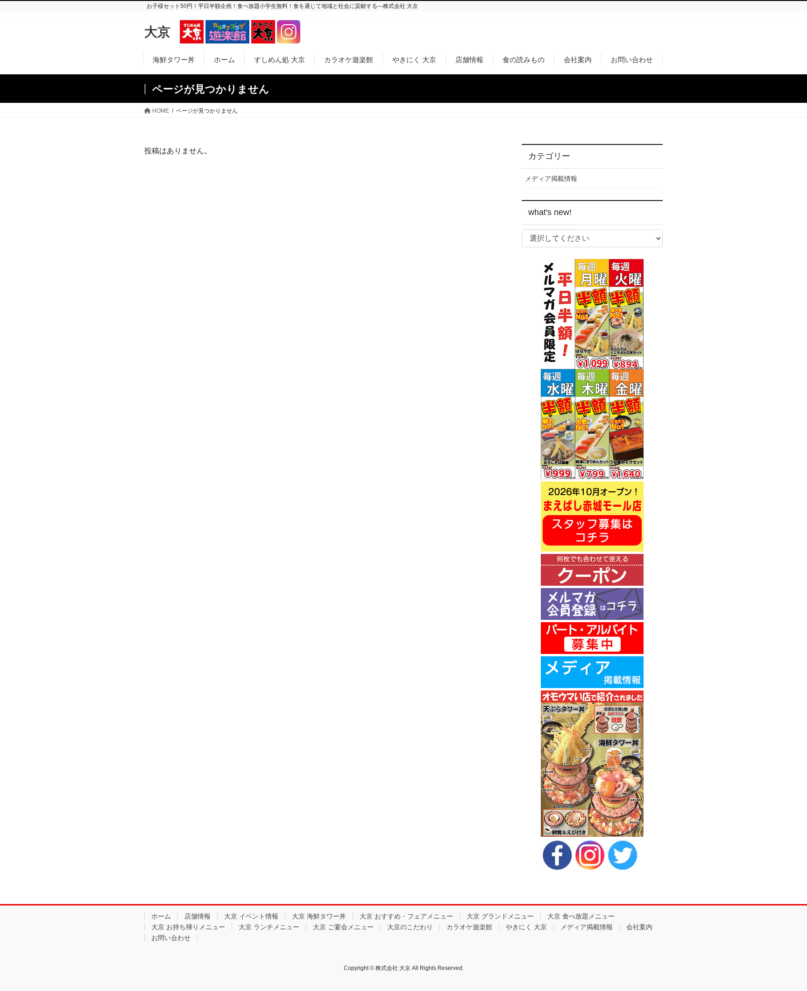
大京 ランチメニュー (269, 927)
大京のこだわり (410, 927)
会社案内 (639, 927)
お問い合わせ (171, 937)
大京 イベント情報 (251, 916)
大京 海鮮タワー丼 (319, 916)
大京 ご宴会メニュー (343, 927)
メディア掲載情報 (551, 178)
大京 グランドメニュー (500, 916)
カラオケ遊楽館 (469, 927)
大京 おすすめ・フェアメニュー (406, 916)
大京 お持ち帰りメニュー (188, 927)
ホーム (161, 916)
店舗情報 (197, 916)
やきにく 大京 (526, 927)
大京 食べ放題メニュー (581, 916)
